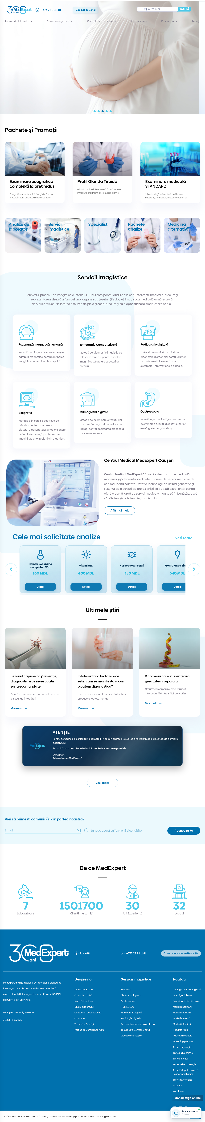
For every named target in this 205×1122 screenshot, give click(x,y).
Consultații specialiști (100, 21)
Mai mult (16, 708)
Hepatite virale (180, 1029)
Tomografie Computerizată (98, 345)
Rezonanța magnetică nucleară (138, 1024)
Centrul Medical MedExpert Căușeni (139, 460)
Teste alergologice (182, 1047)
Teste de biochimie (183, 1053)
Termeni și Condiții (84, 1024)
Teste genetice (180, 1058)
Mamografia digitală (94, 412)
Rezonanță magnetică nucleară (41, 344)
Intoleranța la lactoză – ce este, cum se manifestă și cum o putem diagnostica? (101, 681)
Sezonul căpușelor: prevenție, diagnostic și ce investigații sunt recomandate (34, 681)
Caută (184, 9)
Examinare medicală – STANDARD (167, 184)
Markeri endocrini (182, 1012)
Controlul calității (83, 995)
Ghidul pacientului (84, 1006)
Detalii (40, 586)
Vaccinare (178, 1091)
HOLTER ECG (127, 1006)
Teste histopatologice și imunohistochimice (185, 1072)
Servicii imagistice (58, 21)
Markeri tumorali (181, 1018)
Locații (196, 21)
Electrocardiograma (131, 995)
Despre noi (167, 21)
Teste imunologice (182, 1079)
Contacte (79, 1018)
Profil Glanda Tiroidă (97, 181)
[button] (95, 111)
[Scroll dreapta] (194, 569)
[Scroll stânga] (11, 569)
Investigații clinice (182, 995)
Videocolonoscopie (131, 1035)
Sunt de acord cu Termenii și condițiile (116, 831)
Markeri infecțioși (182, 1024)
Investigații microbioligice (186, 1001)
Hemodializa (139, 21)
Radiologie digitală (131, 1018)
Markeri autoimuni (182, 1006)
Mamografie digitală (132, 1012)
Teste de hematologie (184, 1064)
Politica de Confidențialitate (89, 1029)
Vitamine (177, 1085)
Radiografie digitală (154, 344)
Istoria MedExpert (83, 989)
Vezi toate (183, 537)
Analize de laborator (17, 21)
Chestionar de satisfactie (87, 1012)
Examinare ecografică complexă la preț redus (32, 184)
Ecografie (25, 413)
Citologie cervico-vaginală (187, 989)
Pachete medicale (182, 1035)
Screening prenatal (183, 1041)
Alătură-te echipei (83, 1001)
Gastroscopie (149, 411)
